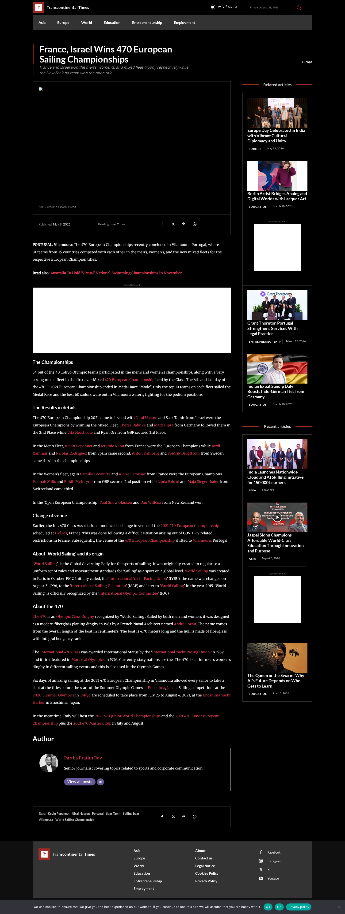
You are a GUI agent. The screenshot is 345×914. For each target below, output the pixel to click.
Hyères (61, 533)
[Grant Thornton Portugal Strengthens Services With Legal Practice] (277, 305)
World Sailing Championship (74, 819)
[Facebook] (162, 224)
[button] (298, 7)
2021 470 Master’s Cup (91, 723)
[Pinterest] (183, 224)
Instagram (274, 861)
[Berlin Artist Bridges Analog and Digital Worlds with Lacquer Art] (277, 176)
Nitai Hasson (146, 417)
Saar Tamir (113, 813)
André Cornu (185, 624)
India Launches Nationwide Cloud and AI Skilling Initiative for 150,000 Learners (275, 477)
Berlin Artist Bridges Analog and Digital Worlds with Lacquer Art (277, 196)
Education (258, 206)
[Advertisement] (132, 320)
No (279, 907)
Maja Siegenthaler (203, 481)
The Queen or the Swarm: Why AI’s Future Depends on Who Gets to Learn (275, 680)
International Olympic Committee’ (129, 593)
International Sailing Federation (98, 586)
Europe (307, 62)
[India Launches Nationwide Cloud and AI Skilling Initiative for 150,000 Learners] (277, 454)
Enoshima (156, 687)
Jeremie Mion (112, 446)
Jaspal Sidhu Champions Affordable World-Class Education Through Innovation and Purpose (275, 542)
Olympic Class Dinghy (75, 616)
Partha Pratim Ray (83, 758)
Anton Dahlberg (145, 453)
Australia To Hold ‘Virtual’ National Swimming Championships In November (116, 273)
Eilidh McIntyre (78, 481)
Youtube (273, 878)
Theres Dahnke (133, 425)
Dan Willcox (150, 502)
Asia (252, 490)
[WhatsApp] (194, 224)
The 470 (39, 616)
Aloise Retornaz (132, 474)
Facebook (274, 852)
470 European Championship (129, 379)
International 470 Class (60, 652)
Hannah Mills (44, 481)
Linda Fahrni (168, 481)
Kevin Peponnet (78, 446)
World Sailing (45, 564)
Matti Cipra (163, 425)
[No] (339, 907)
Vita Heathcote (80, 432)
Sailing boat (131, 813)
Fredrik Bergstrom (184, 453)
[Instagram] (261, 861)
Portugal (98, 813)
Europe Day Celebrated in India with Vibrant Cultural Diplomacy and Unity (276, 135)
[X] (172, 224)
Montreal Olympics (87, 659)
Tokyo (85, 695)
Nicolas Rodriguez (72, 453)
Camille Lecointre (95, 474)
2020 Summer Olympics (53, 695)
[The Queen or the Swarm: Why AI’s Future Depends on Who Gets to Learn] (277, 658)
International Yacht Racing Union (138, 578)
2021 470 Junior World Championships (128, 716)
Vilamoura (202, 540)
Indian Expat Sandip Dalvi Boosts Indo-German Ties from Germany (275, 391)
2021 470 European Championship (190, 525)
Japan (172, 687)
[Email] (100, 781)
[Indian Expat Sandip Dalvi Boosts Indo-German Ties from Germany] (277, 369)
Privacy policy (298, 907)
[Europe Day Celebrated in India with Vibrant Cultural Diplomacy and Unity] (277, 113)
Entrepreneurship (265, 341)
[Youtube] (261, 878)
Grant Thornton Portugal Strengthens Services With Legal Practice (272, 328)
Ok (268, 907)
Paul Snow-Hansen (116, 502)
